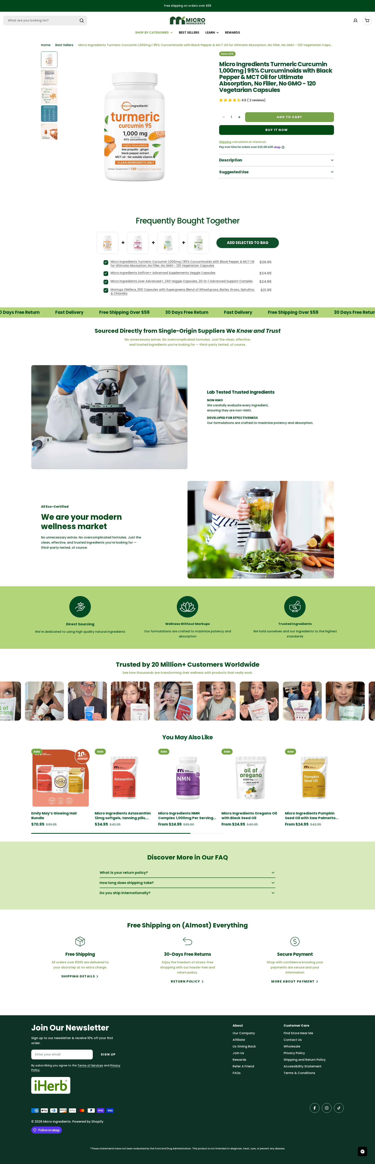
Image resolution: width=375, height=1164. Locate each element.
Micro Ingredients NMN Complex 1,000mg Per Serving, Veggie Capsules (186, 815)
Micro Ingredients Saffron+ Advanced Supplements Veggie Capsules (163, 273)
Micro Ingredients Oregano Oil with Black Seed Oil (249, 815)
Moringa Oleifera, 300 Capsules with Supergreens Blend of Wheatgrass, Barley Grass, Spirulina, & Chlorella (182, 291)
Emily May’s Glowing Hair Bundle (54, 815)
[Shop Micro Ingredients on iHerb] (50, 1085)
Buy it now (276, 130)
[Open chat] (362, 1151)
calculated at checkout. (242, 142)
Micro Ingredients (57, 1121)
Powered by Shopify (87, 1121)
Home (45, 45)
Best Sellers (64, 45)
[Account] (355, 20)
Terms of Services (90, 1065)
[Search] (81, 20)
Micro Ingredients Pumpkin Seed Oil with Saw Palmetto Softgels (310, 815)
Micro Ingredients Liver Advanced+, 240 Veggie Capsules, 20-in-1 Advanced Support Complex (182, 281)
